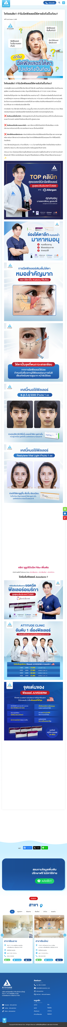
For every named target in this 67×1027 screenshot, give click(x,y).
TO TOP (4, 1021)
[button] (63, 2)
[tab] (12, 912)
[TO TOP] (4, 1019)
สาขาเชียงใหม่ (42, 572)
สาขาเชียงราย (33, 572)
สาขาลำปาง (51, 572)
